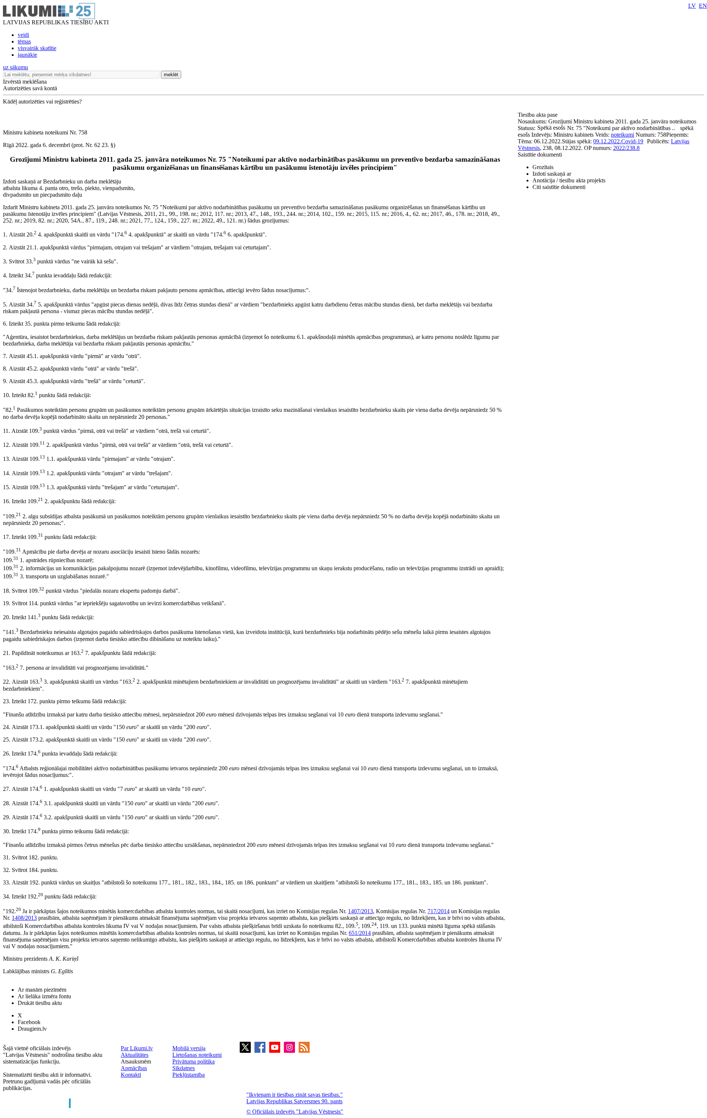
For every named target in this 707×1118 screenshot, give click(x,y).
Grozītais (542, 167)
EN (703, 6)
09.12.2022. (607, 141)
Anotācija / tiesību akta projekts (568, 180)
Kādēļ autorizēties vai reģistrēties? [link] (42, 101)
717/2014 (439, 911)
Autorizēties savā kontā (30, 88)
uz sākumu (15, 67)
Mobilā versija (188, 1048)
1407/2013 (360, 911)
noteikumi (622, 135)
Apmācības (134, 1068)
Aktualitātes (134, 1055)
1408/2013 (24, 918)
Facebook (29, 1022)
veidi (23, 35)
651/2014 (360, 933)
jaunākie (27, 55)
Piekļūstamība (188, 1075)
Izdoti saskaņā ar (551, 174)
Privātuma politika (193, 1061)
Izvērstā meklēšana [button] (25, 81)
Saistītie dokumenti (540, 154)
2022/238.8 (626, 148)
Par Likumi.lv (137, 1048)
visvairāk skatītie (37, 48)
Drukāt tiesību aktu (40, 1003)
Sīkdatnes (183, 1068)
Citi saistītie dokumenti (558, 187)
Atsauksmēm (136, 1061)
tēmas (24, 41)
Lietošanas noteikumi (197, 1055)
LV (692, 6)
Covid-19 (632, 141)
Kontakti (131, 1075)
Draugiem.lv (32, 1029)
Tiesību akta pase (538, 115)
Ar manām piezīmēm (42, 989)
